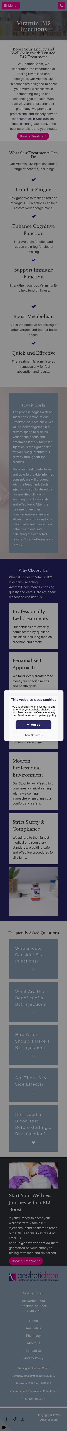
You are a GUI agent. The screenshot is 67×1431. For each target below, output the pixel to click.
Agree (35, 724)
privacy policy (47, 715)
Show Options (33, 735)
